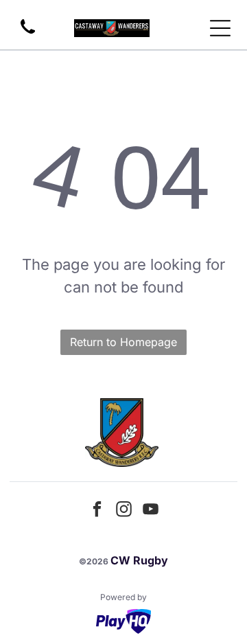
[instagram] (123, 511)
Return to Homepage (123, 342)
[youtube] (150, 511)
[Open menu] (220, 28)
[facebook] (96, 511)
